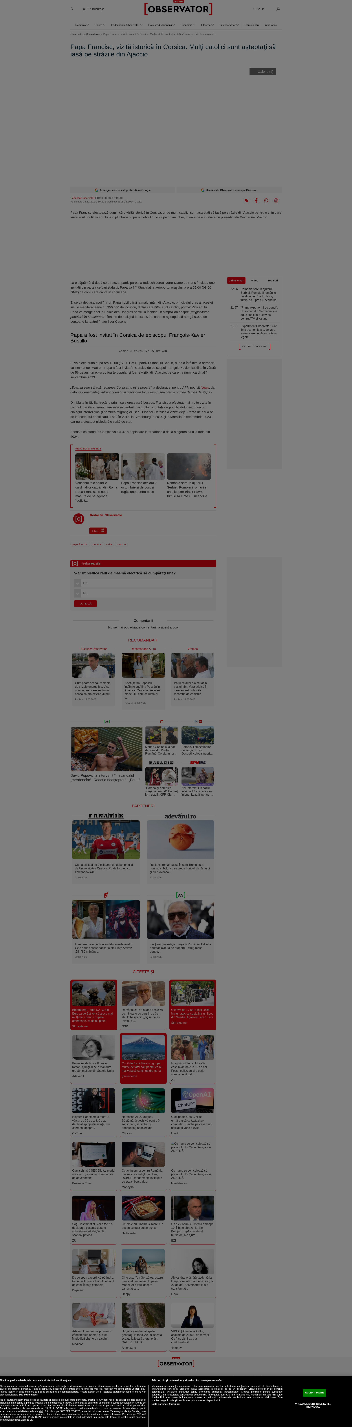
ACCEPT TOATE (314, 1392)
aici (41, 1411)
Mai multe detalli (28, 1394)
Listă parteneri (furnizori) (166, 1404)
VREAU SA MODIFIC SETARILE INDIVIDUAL (313, 1405)
